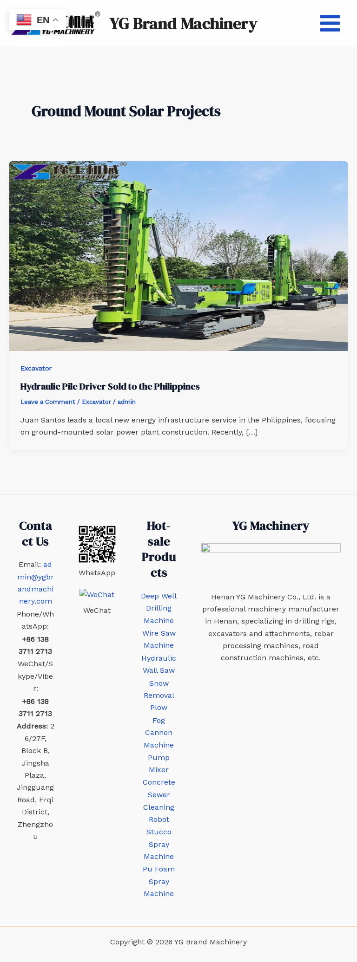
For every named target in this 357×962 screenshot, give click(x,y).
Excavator (36, 368)
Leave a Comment (47, 401)
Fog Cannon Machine (159, 732)
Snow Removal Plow (159, 695)
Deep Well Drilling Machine (159, 608)
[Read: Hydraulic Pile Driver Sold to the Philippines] (178, 255)
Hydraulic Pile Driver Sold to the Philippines (110, 386)
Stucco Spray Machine (159, 844)
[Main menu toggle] (330, 23)
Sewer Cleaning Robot (158, 807)
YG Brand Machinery (184, 23)
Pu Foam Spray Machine (159, 881)
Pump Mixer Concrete (159, 769)
